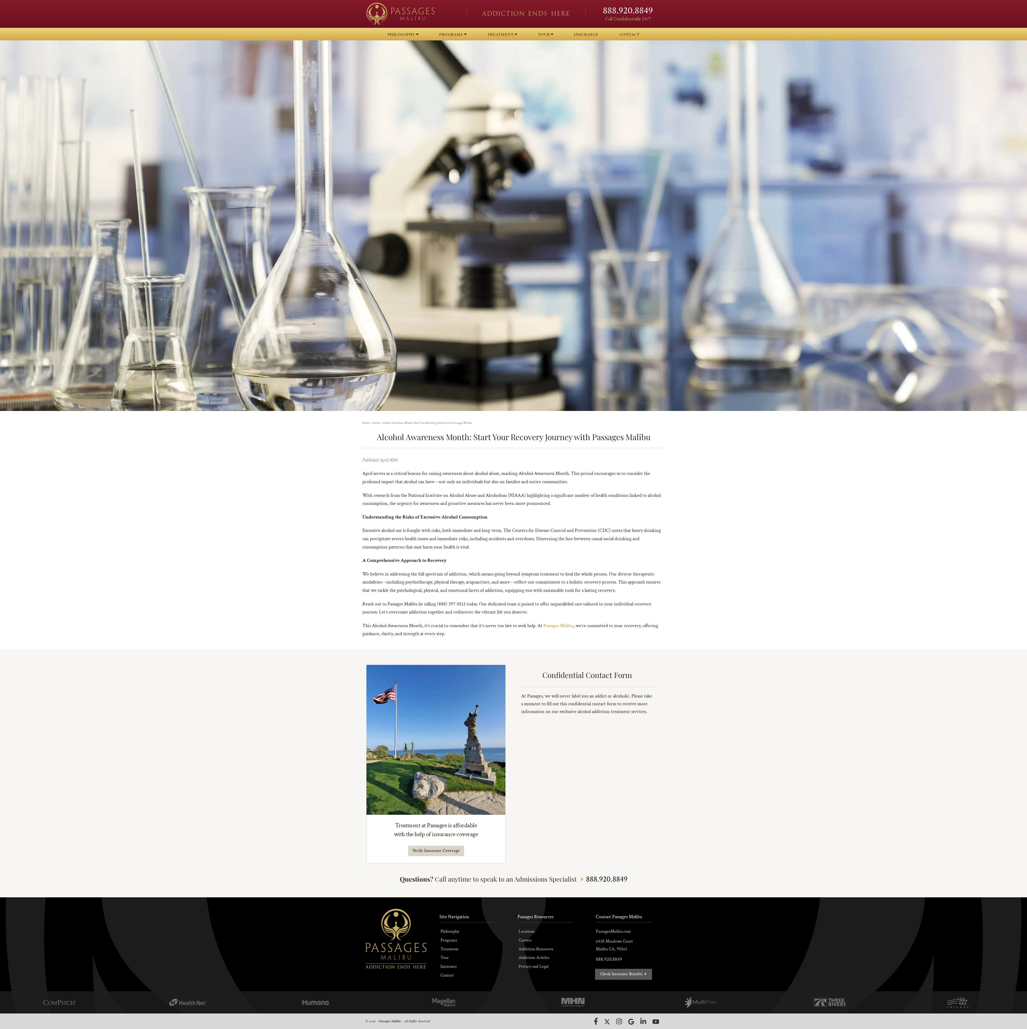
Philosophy (449, 931)
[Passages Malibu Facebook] (596, 1021)
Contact (447, 975)
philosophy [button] (402, 34)
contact (629, 34)
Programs (448, 940)
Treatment (449, 949)
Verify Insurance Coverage (436, 850)
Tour (444, 958)
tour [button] (544, 34)
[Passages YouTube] (655, 1022)
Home (366, 423)
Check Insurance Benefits (622, 974)
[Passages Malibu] (412, 14)
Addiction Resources (536, 949)
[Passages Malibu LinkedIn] (643, 1021)
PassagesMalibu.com (613, 931)
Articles (375, 423)
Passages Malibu (558, 626)
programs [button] (451, 34)
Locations (527, 931)
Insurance (448, 966)
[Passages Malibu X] (607, 1022)
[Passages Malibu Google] (631, 1022)
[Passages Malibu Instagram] (619, 1021)
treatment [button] (501, 34)
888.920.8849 (628, 10)
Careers (525, 940)
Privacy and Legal (534, 966)
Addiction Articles (534, 958)
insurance (586, 34)
